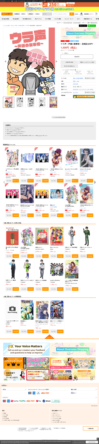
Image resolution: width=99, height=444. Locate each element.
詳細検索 (76, 14)
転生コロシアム (94, 22)
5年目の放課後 (53, 207)
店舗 (12, 1)
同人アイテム (38, 19)
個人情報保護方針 (22, 429)
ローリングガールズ (68, 22)
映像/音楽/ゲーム (88, 19)
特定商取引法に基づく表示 (45, 429)
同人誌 (12, 25)
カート (16, 180)
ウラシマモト (68, 171)
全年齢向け (17, 14)
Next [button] (56, 61)
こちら (17, 127)
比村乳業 (23, 171)
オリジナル (8, 176)
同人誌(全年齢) (5, 19)
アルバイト (56, 1)
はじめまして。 (9, 172)
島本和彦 (72, 175)
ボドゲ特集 (48, 19)
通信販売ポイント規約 (46, 428)
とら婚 (15, 1)
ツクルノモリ (38, 172)
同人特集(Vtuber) (27, 19)
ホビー (78, 19)
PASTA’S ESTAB (84, 171)
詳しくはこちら (94, 405)
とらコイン (29, 1)
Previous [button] (5, 61)
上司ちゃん (28, 175)
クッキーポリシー (33, 429)
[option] (31, 61)
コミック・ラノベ (69, 19)
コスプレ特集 (57, 19)
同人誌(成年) (16, 19)
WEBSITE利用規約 (23, 428)
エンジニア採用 (50, 1)
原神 (88, 22)
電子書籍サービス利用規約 (59, 428)
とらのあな (3, 1)
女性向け (38, 14)
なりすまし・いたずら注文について (26, 430)
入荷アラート (90, 78)
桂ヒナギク (8, 177)
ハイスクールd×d (76, 22)
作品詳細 (45, 180)
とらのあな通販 (6, 25)
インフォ (8, 1)
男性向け (31, 14)
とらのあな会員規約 (34, 428)
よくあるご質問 (42, 1)
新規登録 (86, 14)
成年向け (23, 14)
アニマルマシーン (25, 208)
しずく (57, 211)
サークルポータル (21, 1)
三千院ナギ (13, 176)
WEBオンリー (35, 1)
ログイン (91, 14)
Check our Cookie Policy (79, 442)
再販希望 (76, 57)
